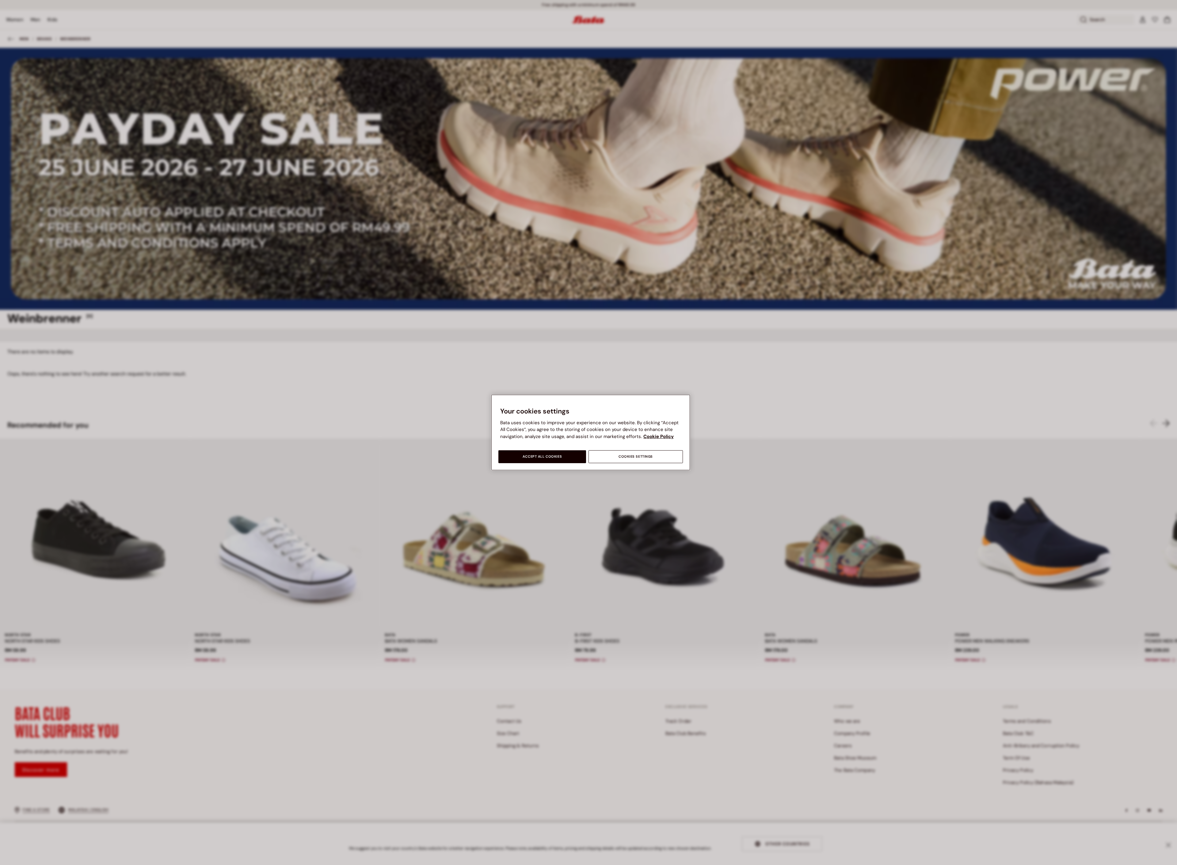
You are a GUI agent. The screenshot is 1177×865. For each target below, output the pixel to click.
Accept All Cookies (542, 456)
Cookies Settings (636, 456)
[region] (590, 432)
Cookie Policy (658, 436)
